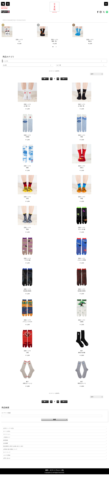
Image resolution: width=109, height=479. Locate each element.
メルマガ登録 (6, 455)
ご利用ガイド (6, 437)
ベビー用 (58, 65)
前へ (45, 78)
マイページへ (6, 434)
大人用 (4, 65)
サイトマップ (6, 452)
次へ (64, 78)
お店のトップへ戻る (8, 428)
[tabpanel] (19, 34)
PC (63, 470)
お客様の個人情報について (10, 449)
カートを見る (6, 431)
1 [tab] (53, 46)
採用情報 (5, 440)
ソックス (5, 61)
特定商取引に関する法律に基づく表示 (13, 446)
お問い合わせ (6, 458)
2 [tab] (56, 46)
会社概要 (5, 443)
